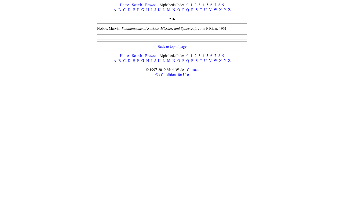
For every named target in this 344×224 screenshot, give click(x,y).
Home (124, 4)
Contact (192, 69)
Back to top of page (172, 46)
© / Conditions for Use (172, 74)
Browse (150, 4)
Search (137, 4)
